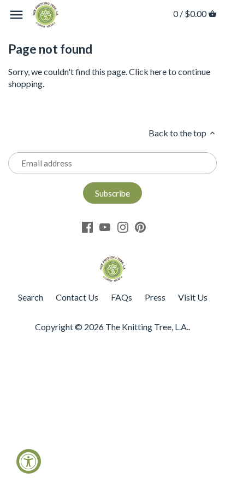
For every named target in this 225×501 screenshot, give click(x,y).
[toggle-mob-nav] (16, 15)
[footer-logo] (112, 261)
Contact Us (77, 297)
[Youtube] (104, 226)
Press (155, 297)
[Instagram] (122, 226)
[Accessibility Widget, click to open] (28, 461)
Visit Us (193, 297)
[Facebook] (87, 226)
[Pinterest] (140, 226)
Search (30, 297)
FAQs (121, 297)
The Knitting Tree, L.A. (146, 326)
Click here (148, 71)
